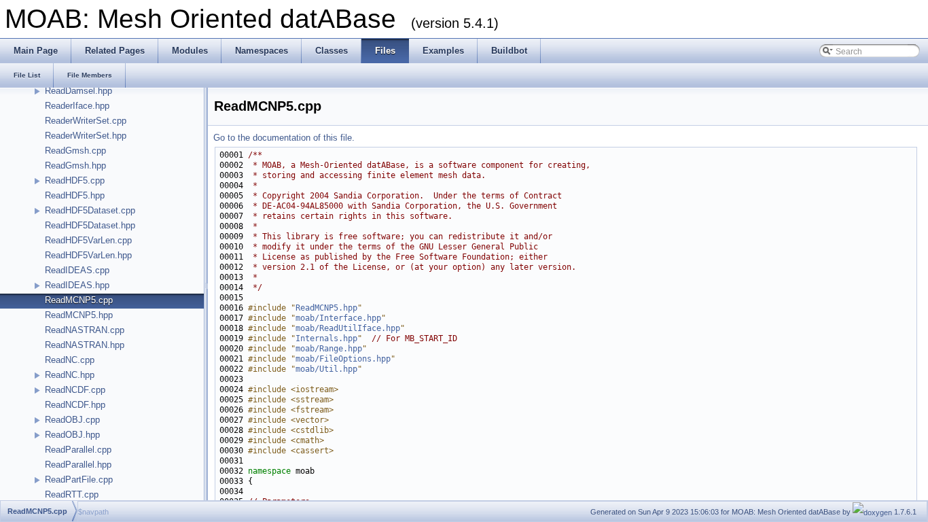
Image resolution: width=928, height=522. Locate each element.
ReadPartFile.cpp (79, 479)
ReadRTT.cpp (72, 494)
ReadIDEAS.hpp (77, 285)
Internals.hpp (326, 338)
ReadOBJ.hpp (72, 435)
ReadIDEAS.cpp (77, 270)
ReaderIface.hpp (77, 106)
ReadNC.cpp (69, 360)
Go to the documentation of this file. (284, 138)
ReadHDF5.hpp (75, 195)
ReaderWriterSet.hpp (85, 135)
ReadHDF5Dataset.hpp (90, 225)
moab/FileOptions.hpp (343, 359)
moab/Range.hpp (329, 348)
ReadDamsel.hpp (78, 91)
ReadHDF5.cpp (75, 180)
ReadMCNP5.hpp (79, 315)
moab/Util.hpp (326, 369)
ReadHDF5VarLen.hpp (88, 255)
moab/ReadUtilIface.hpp (348, 328)
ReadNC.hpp (69, 375)
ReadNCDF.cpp (75, 390)
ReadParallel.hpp (78, 464)
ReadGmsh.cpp (75, 150)
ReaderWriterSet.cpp (85, 121)
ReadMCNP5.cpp (79, 300)
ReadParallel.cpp (78, 450)
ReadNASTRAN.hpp (84, 345)
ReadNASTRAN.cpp (84, 330)
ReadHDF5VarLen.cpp (88, 240)
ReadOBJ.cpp (72, 420)
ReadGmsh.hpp (75, 165)
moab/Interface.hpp (338, 318)
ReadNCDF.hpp (75, 405)
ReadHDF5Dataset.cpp (90, 210)
